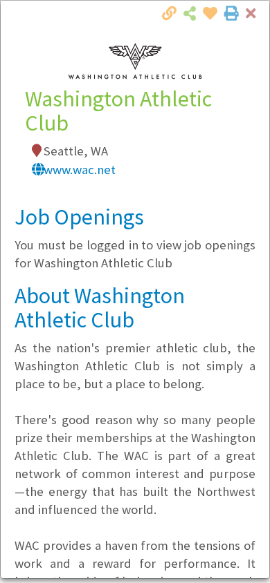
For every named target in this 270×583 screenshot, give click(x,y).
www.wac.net (80, 170)
